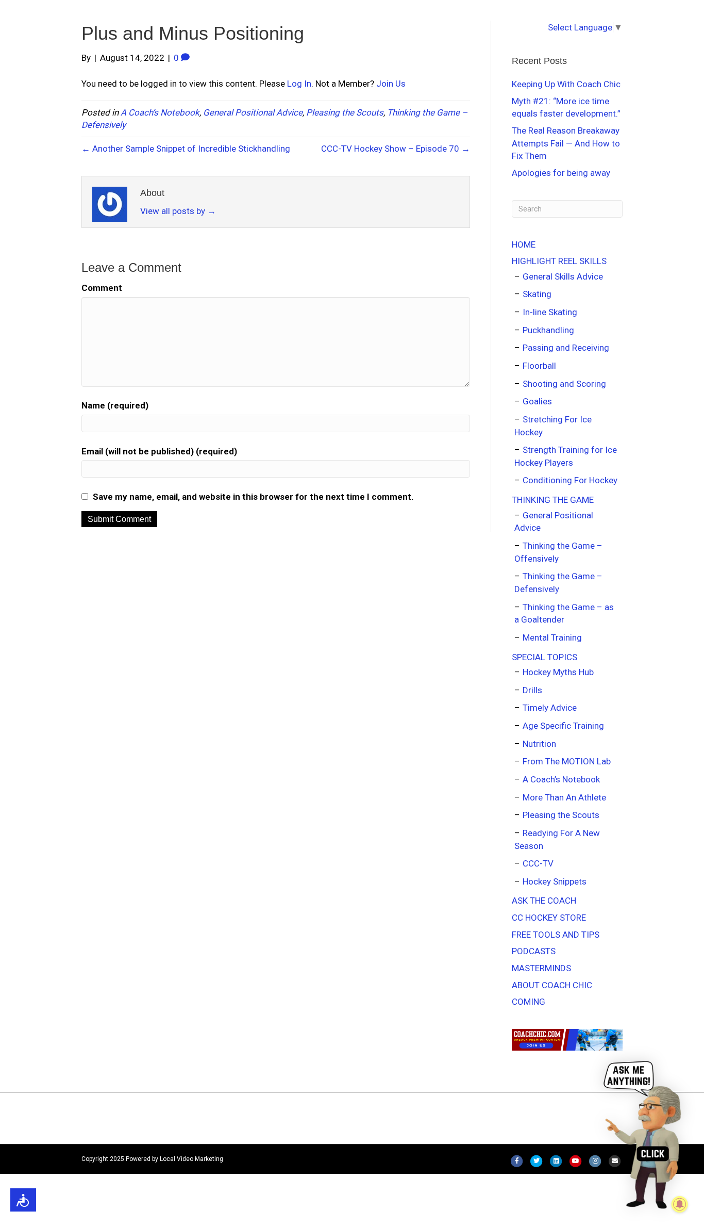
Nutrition (539, 744)
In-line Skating (550, 312)
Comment (101, 288)
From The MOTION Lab (567, 761)
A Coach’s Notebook (160, 112)
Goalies (537, 401)
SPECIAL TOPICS (544, 657)
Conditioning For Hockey (570, 480)
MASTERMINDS (541, 968)
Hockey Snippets (554, 881)
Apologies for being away (561, 173)
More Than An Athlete (564, 797)
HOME (523, 244)
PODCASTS (534, 951)
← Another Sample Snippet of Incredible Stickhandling (185, 148)
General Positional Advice (253, 112)
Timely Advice (550, 707)
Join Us (391, 83)
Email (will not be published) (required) (159, 451)
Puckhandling (548, 330)
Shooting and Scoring (564, 384)
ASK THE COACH (544, 900)
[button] (645, 1134)
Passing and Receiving (566, 347)
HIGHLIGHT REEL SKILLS (559, 261)
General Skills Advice (563, 276)
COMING (528, 1001)
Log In (299, 83)
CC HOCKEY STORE (549, 917)
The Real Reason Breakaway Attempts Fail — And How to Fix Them (566, 143)
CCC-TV (538, 863)
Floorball (539, 366)
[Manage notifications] (680, 1204)
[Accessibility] (23, 1200)
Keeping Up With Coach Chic (566, 84)
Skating (537, 294)
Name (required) (114, 405)
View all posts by (178, 211)
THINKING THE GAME (553, 500)
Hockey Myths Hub (558, 672)
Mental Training (552, 637)
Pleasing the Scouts (344, 112)
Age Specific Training (563, 726)
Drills (532, 690)
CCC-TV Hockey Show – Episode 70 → (395, 148)
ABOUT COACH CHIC (552, 985)
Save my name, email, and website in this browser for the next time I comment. (253, 497)
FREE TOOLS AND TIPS (555, 934)
